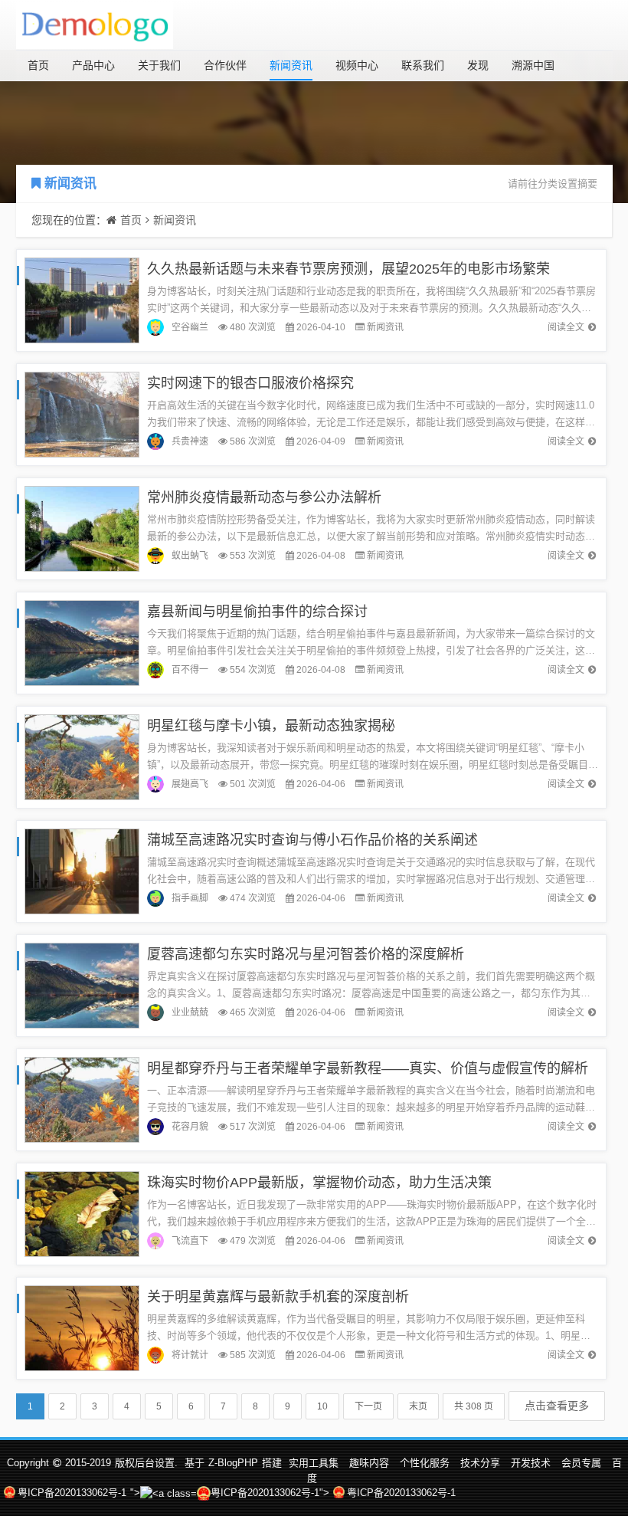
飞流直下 (190, 1240)
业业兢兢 (190, 1012)
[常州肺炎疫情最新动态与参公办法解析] (82, 527)
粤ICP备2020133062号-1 (72, 1492)
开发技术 (531, 1462)
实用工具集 (314, 1462)
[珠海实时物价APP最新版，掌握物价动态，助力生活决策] (82, 1213)
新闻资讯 (291, 65)
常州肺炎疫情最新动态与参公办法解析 (264, 497)
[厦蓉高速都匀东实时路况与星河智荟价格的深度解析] (82, 984)
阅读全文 (566, 327)
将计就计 (190, 1355)
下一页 (368, 1406)
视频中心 (356, 65)
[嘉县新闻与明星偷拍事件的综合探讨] (82, 642)
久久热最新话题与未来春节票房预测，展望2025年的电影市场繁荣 (348, 269)
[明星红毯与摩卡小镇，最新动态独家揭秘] (82, 756)
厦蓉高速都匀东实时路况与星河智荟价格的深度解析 (305, 954)
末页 (418, 1406)
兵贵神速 (190, 441)
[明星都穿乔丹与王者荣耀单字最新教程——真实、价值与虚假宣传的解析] (82, 1098)
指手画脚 (190, 898)
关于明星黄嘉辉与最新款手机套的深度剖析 (278, 1296)
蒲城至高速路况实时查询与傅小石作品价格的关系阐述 (312, 840)
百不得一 (190, 669)
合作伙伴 (225, 65)
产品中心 (93, 65)
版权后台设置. (146, 1462)
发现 (478, 65)
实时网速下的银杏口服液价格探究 (250, 383)
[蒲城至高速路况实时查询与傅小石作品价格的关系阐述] (82, 870)
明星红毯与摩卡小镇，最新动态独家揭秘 (271, 725)
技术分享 (480, 1462)
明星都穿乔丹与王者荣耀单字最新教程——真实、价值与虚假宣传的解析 (367, 1068)
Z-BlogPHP (233, 1462)
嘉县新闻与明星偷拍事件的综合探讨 (257, 611)
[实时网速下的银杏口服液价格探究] (82, 413)
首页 (38, 65)
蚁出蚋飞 (190, 555)
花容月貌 (190, 1126)
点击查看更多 (557, 1406)
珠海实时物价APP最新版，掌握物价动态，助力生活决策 (319, 1182)
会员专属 (581, 1462)
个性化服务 (425, 1462)
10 (322, 1406)
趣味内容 (369, 1462)
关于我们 (159, 65)
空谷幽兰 (190, 327)
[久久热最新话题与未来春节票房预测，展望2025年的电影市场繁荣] (82, 299)
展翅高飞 (190, 784)
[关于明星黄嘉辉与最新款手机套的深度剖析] (82, 1327)
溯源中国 (533, 65)
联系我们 (422, 65)
